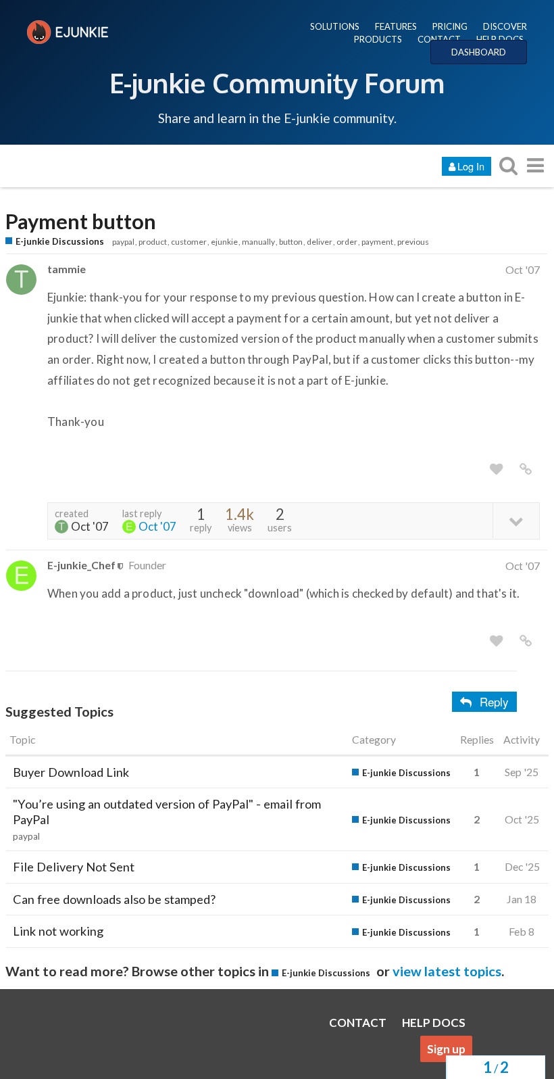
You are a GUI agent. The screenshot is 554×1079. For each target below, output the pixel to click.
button (291, 242)
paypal (123, 242)
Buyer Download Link (71, 772)
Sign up (446, 1049)
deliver (319, 242)
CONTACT (439, 39)
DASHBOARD (478, 52)
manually (258, 242)
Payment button (80, 221)
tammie (66, 268)
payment (377, 242)
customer (189, 242)
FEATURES (396, 26)
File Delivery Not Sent (73, 866)
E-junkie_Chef (81, 564)
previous (413, 242)
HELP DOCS (500, 39)
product (152, 242)
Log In (470, 166)
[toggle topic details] (516, 520)
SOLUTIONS (334, 26)
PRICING (450, 26)
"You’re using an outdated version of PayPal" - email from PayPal (167, 811)
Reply (494, 701)
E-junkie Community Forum (277, 82)
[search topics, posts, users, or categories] (508, 165)
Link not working (58, 931)
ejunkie (224, 242)
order (346, 242)
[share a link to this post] (525, 469)
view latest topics (447, 971)
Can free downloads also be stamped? (114, 899)
